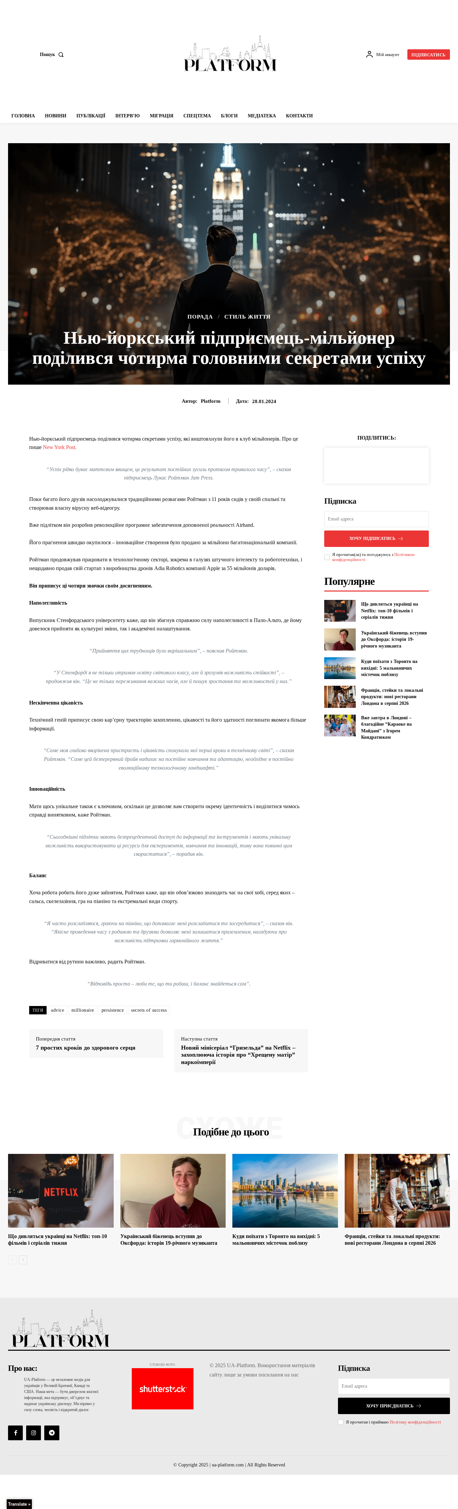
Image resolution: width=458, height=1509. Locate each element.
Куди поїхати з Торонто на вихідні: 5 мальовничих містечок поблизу (389, 668)
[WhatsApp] (399, 464)
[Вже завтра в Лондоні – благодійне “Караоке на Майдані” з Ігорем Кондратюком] (339, 725)
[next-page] (23, 1259)
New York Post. (59, 447)
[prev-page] (12, 1259)
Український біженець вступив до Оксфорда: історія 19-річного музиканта (394, 639)
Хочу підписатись (372, 538)
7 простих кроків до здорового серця (85, 1047)
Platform (211, 401)
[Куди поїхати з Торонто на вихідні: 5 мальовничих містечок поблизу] (339, 668)
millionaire (82, 1010)
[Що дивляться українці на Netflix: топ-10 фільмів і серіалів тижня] (339, 611)
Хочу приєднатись (390, 1405)
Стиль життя (247, 317)
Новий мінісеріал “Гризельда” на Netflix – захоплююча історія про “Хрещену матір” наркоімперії (238, 1054)
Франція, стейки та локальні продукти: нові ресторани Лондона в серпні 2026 (392, 697)
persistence (113, 1010)
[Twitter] (369, 464)
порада (200, 317)
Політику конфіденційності (415, 1421)
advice (57, 1010)
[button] (53, 55)
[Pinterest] (384, 464)
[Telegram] (51, 1433)
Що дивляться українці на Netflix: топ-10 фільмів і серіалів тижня (389, 611)
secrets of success (149, 1010)
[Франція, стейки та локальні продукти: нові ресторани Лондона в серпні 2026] (339, 697)
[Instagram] (33, 1433)
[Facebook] (353, 464)
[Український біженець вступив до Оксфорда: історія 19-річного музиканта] (339, 639)
